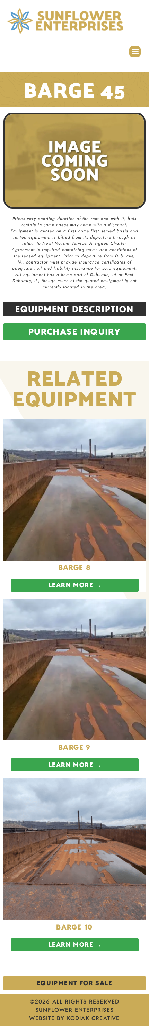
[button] (135, 51)
